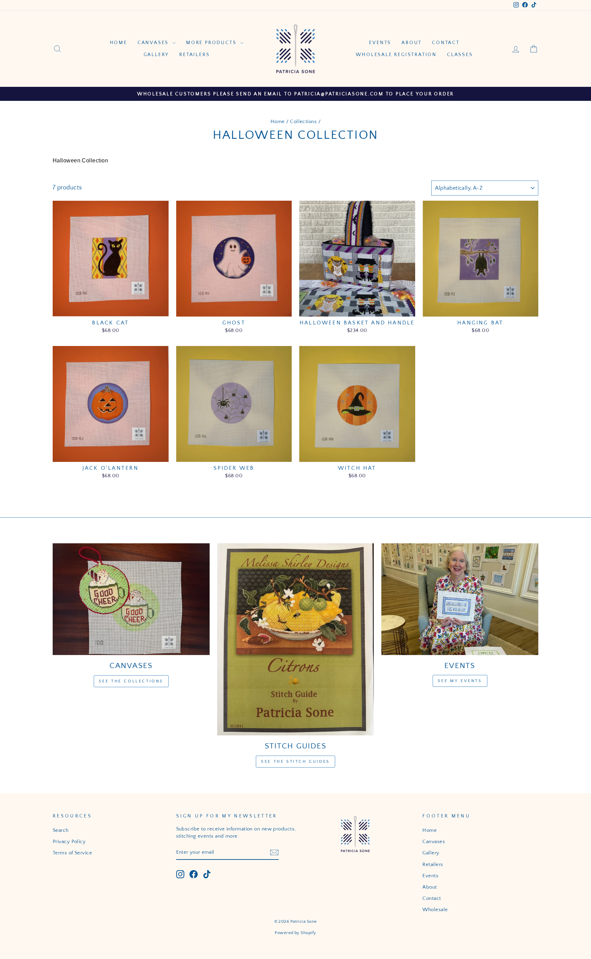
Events (380, 42)
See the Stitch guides (295, 761)
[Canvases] (131, 599)
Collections (303, 121)
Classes (460, 54)
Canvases (154, 42)
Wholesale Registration (396, 54)
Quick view (110, 308)
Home (118, 42)
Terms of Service (72, 853)
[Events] (459, 599)
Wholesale (435, 910)
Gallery (156, 54)
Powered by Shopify (295, 932)
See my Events (460, 681)
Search (61, 830)
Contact (446, 42)
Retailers (194, 54)
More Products (212, 42)
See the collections (131, 681)
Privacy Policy (69, 841)
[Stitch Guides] (295, 639)
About (412, 42)
